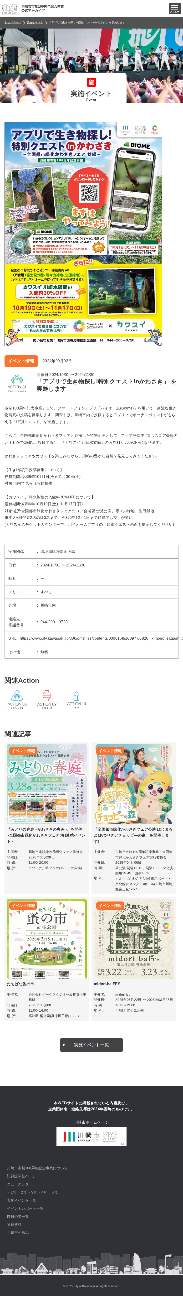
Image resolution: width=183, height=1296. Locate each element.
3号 (34, 1192)
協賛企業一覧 (18, 1216)
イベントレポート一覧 (25, 1208)
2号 (24, 1192)
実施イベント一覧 (91, 1045)
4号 (44, 1192)
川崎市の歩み (18, 1233)
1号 (13, 1192)
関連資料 (14, 1225)
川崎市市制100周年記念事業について (37, 1168)
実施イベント (35, 22)
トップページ (13, 22)
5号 (54, 1192)
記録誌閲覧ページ (21, 1176)
